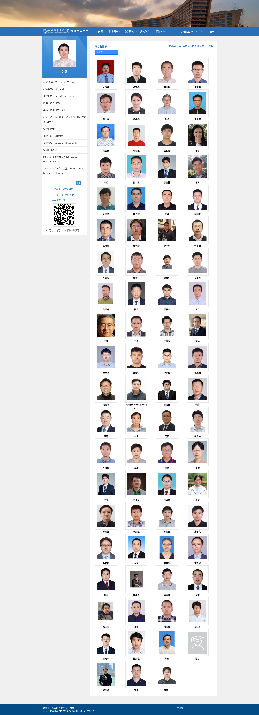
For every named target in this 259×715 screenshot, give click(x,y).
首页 (100, 31)
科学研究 (113, 31)
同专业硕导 (73, 230)
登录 (212, 31)
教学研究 (129, 31)
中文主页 (183, 46)
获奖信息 (145, 31)
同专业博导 (55, 230)
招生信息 (160, 31)
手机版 (180, 708)
